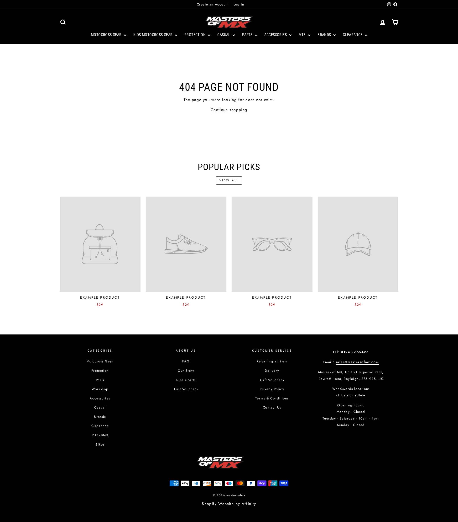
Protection (195, 34)
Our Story (186, 370)
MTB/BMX (100, 435)
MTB (303, 34)
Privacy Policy (272, 389)
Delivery (272, 370)
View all (229, 180)
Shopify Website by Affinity (229, 503)
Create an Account (213, 4)
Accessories (276, 34)
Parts (247, 34)
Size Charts (186, 379)
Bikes (99, 444)
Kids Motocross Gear (153, 34)
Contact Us (272, 407)
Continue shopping (229, 110)
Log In (239, 4)
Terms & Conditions (272, 398)
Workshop (100, 389)
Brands (324, 34)
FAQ (186, 361)
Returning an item (271, 361)
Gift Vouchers (186, 389)
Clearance (353, 34)
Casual (224, 34)
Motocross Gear (107, 34)
